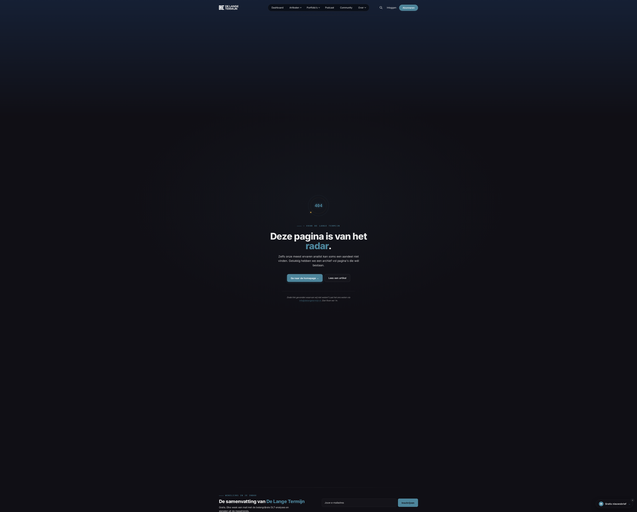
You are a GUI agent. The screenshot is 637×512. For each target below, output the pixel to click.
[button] (614, 504)
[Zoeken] (381, 8)
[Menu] (300, 7)
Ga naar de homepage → (305, 278)
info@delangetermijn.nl (310, 300)
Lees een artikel (337, 278)
